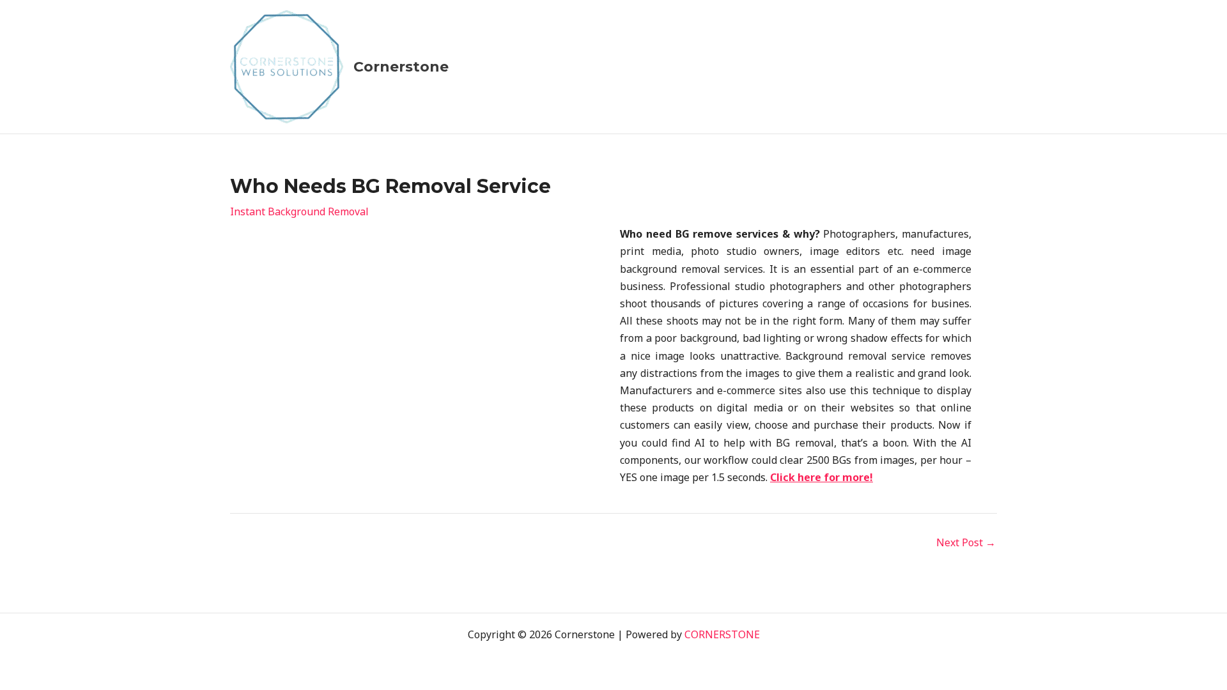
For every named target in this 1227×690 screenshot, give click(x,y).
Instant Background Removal (299, 211)
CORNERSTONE (722, 634)
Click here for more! (821, 477)
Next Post (966, 542)
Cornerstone (401, 66)
